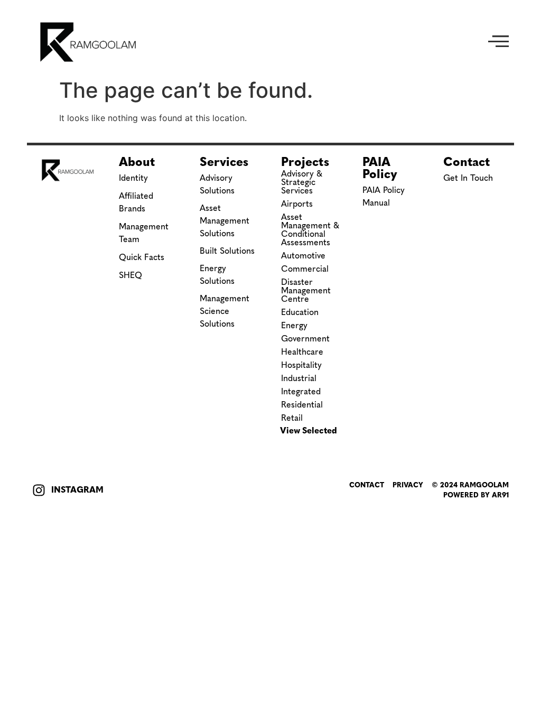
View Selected (308, 430)
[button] (498, 42)
